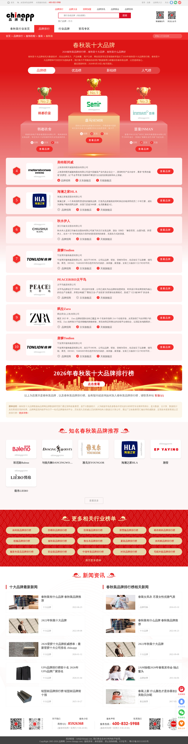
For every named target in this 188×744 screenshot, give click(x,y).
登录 (143, 2)
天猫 (56, 142)
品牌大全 (73, 9)
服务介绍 (83, 719)
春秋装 (49, 36)
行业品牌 (64, 28)
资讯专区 (84, 28)
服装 (40, 36)
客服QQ (159, 395)
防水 (70, 21)
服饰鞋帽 (30, 36)
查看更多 (94, 500)
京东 (96, 134)
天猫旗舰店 (105, 180)
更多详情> (23, 413)
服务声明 (110, 719)
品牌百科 (129, 9)
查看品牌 (44, 149)
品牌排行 (59, 9)
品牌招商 (65, 180)
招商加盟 (87, 9)
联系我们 (138, 719)
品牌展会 (115, 9)
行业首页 (20, 28)
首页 (12, 2)
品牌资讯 (101, 9)
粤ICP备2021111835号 (139, 741)
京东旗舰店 (85, 180)
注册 (148, 2)
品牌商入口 (157, 2)
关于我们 (56, 719)
